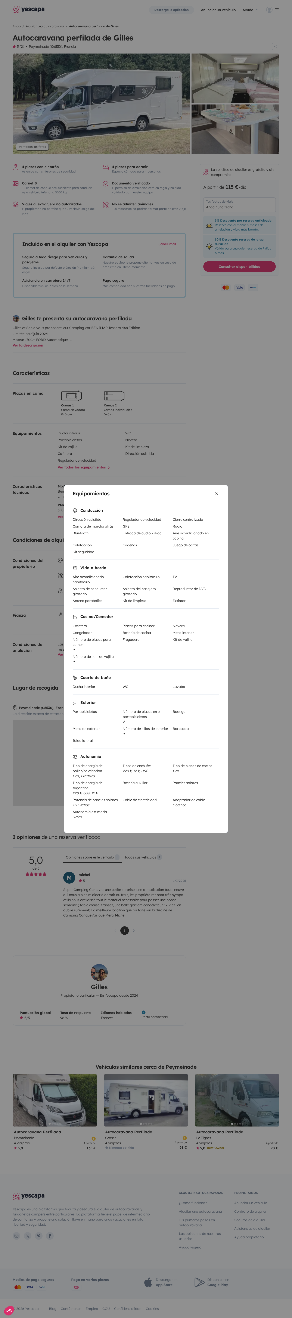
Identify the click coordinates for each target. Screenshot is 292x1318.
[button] (9, 1311)
